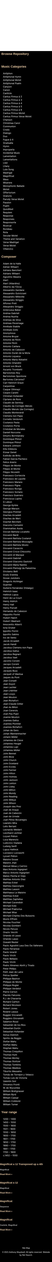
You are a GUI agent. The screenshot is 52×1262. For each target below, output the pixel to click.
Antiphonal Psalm (12, 83)
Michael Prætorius (12, 909)
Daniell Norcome (12, 432)
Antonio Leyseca (12, 356)
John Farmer (9, 770)
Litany (6, 166)
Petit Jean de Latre (13, 972)
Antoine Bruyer (11, 336)
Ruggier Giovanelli (12, 1015)
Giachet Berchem (12, 521)
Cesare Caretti (10, 392)
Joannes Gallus (11, 720)
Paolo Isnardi (10, 952)
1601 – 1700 (9, 1138)
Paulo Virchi (9, 962)
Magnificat (8, 176)
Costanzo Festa (11, 422)
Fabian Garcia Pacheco (15, 458)
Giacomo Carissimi (13, 525)
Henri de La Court (12, 598)
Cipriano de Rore (12, 399)
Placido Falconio (11, 995)
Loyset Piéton (10, 836)
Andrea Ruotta (10, 316)
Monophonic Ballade (13, 186)
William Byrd (9, 1094)
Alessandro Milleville (13, 296)
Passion (7, 202)
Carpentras (9, 386)
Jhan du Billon (10, 707)
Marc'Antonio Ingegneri (15, 869)
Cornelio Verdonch (13, 419)
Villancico (8, 248)
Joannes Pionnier (12, 723)
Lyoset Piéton (10, 856)
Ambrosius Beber (12, 310)
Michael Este (9, 905)
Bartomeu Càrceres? (14, 379)
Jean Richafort (10, 700)
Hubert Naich (10, 617)
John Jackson (10, 780)
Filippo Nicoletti (11, 472)
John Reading (10, 796)
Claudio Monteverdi (13, 412)
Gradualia (8, 143)
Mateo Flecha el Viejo (14, 876)
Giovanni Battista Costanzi (17, 538)
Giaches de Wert (12, 518)
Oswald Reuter (10, 942)
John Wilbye (9, 799)
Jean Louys (9, 694)
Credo (6, 129)
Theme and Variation (14, 239)
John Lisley (9, 786)
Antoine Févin (10, 343)
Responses (8, 219)
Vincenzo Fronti (11, 1084)
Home (26, 7)
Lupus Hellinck (10, 849)
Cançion (7, 86)
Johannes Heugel (12, 743)
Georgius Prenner (12, 511)
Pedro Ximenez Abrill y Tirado (18, 965)
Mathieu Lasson (11, 889)
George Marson (11, 508)
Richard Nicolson (12, 1005)
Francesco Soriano (13, 492)
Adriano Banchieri (12, 270)
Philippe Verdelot (12, 988)
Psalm (6, 205)
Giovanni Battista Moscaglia (17, 541)
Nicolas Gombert (12, 925)
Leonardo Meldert (12, 829)
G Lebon (7, 502)
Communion (9, 126)
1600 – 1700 (9, 1135)
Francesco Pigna (11, 485)
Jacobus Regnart (12, 654)
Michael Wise (10, 912)
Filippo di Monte (11, 468)
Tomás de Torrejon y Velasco (18, 1074)
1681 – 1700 (9, 1148)
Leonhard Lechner (12, 833)
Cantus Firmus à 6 (12, 109)
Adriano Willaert (11, 273)
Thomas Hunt (10, 1054)
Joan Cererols (10, 710)
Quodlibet (8, 209)
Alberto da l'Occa (12, 286)
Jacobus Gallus (11, 650)
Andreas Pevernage (13, 323)
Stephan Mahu (10, 1048)
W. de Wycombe (11, 1087)
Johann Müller (10, 737)
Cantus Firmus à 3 (12, 99)
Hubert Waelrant (11, 621)
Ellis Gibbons (10, 449)
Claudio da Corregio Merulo (17, 406)
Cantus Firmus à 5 (12, 106)
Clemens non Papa (13, 415)
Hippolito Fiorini (11, 614)
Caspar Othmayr (11, 389)
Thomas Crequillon (13, 1051)
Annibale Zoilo (10, 329)
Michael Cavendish (13, 902)
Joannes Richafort (12, 727)
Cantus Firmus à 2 (12, 96)
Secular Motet (10, 235)
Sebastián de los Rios (14, 1025)
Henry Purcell (10, 607)
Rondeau (7, 229)
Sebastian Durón (11, 1028)
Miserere (7, 182)
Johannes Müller (11, 750)
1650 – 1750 (9, 1142)
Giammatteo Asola (13, 528)
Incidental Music (11, 152)
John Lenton (9, 783)
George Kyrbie (10, 505)
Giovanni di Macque (13, 554)
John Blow (8, 756)
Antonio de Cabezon (14, 349)
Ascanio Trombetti (12, 369)
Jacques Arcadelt (12, 667)
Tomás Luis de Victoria (15, 1077)
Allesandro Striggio (13, 306)
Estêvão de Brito (12, 455)
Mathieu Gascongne (13, 886)
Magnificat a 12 (9, 1182)
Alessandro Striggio (13, 300)
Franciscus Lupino (12, 498)
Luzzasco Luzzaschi (13, 852)
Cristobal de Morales (14, 429)
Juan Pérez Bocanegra (15, 819)
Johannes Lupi (10, 746)
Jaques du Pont (11, 677)
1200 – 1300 (9, 1119)
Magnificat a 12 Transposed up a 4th (21, 1164)
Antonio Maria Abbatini (15, 359)
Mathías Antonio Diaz (14, 879)
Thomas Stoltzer (11, 1061)
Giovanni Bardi (10, 535)
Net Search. (27, 1255)
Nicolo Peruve (10, 929)
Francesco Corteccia (14, 475)
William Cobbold (11, 1101)
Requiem (7, 212)
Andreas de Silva (12, 319)
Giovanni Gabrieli (12, 558)
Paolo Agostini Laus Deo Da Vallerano (23, 945)
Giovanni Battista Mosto (15, 545)
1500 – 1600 (9, 1125)
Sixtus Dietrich (10, 1034)
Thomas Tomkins (12, 1064)
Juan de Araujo (11, 809)
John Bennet (9, 753)
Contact (26, 20)
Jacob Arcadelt (11, 641)
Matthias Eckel (10, 895)
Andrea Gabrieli (11, 313)
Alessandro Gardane (13, 290)
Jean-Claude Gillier (13, 703)
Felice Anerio (10, 462)
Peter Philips (9, 968)
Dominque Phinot (12, 442)
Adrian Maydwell (26, 11)
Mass (5, 179)
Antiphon (7, 73)
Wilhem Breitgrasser (13, 1091)
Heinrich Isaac (10, 591)
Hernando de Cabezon (15, 611)
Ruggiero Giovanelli (13, 1018)
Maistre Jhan (10, 862)
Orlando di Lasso (12, 935)
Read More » (6, 1174)
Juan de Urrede (11, 816)
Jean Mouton (10, 697)
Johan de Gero (11, 730)
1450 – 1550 (9, 1122)
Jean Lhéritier (10, 690)
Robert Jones (10, 1008)
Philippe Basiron (11, 978)
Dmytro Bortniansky (13, 435)
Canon (6, 90)
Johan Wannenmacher (14, 733)
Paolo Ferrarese (11, 948)
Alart (5, 280)
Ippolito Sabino (11, 634)
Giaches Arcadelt (12, 515)
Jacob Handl (9, 644)
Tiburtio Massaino (12, 1071)
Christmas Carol (11, 123)
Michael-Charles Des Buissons (19, 915)
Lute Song (8, 169)
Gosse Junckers (11, 578)
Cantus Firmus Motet (14, 113)
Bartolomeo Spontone (14, 376)
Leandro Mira (10, 823)
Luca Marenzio (10, 839)
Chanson (7, 119)
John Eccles (9, 766)
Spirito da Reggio (12, 1038)
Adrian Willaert (11, 267)
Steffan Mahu (10, 1044)
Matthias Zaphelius (13, 899)
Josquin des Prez (12, 806)
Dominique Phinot (12, 439)
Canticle (7, 93)
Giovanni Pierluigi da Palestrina (19, 568)
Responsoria (9, 222)
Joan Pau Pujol (11, 713)
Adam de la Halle (12, 263)
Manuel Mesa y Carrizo (15, 866)
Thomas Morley (11, 1058)
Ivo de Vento (9, 637)
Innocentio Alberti (12, 624)
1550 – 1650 (9, 1132)
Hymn (6, 146)
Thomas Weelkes (12, 1068)
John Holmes (10, 776)
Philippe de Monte (12, 981)
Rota (5, 232)
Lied (5, 162)
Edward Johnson (12, 445)
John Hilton (9, 773)
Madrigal (7, 172)
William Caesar (11, 1097)
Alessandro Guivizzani (14, 293)
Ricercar (7, 225)
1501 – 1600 (9, 1129)
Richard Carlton (11, 1001)
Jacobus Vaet (10, 657)
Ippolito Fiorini (10, 631)
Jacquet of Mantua (13, 674)
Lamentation (9, 156)
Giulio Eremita (10, 574)
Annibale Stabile (11, 326)
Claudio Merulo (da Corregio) (18, 409)
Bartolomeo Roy (11, 372)
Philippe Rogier (11, 985)
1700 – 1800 (9, 1152)
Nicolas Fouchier (11, 922)
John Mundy (9, 793)
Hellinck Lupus (10, 594)
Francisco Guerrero (13, 495)
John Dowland (10, 763)
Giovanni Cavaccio (13, 548)
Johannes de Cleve (13, 740)
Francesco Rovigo (12, 488)
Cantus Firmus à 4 (12, 103)
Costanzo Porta (11, 425)
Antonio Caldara (11, 346)
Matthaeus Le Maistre (14, 892)
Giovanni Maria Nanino (15, 564)
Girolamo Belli (10, 571)
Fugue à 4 (8, 139)
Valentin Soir (9, 1081)
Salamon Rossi (10, 1021)
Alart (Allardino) (11, 283)
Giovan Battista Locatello (16, 531)
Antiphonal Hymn (12, 76)
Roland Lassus (10, 1011)
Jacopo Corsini (11, 664)
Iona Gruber (9, 627)
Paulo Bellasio (10, 958)
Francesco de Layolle (14, 478)
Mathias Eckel (10, 882)
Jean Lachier (9, 687)
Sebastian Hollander (13, 1031)
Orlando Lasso (10, 938)
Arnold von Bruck (12, 366)
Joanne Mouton (11, 717)
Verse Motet (9, 245)
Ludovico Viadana (12, 842)
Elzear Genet (10, 452)
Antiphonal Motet (12, 80)
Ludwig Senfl (10, 846)
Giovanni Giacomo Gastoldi (17, 561)
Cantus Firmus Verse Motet (17, 116)
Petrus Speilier (10, 975)
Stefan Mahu (9, 1041)
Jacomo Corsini (11, 660)
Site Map (26, 1248)
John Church (9, 760)
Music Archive (26, 16)
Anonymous (9, 333)
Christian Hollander (13, 396)
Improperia (8, 149)
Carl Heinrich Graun (13, 382)
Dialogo (7, 133)
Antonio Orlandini (12, 362)
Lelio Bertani (9, 826)
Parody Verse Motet (13, 199)
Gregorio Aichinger (13, 581)
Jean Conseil (10, 680)
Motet (6, 189)
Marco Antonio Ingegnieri (16, 872)
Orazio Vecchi (10, 932)
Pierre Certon (10, 991)
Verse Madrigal (11, 242)
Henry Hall (8, 604)
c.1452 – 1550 (10, 1155)
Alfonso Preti (10, 303)
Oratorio (7, 195)
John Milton (9, 790)
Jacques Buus (10, 670)
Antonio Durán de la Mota (16, 353)
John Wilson (9, 803)
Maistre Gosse (10, 859)
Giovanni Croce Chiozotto (17, 551)
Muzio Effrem (10, 919)
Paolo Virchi (9, 955)
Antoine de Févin (12, 339)
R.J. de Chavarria (12, 998)
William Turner (10, 1104)
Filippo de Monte (12, 465)
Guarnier (7, 584)
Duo (5, 136)
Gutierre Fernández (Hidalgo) (18, 588)
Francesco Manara (12, 482)
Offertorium (9, 192)
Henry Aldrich (10, 601)
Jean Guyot (9, 684)
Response (8, 215)
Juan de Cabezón (12, 813)
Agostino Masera (12, 276)
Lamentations (10, 159)
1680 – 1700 (9, 1145)
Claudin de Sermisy (13, 402)
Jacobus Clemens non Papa (17, 647)
